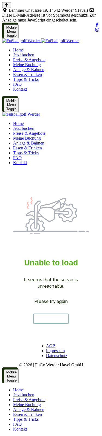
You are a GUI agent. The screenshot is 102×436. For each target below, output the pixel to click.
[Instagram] (97, 29)
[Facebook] (97, 25)
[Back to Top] (6, 5)
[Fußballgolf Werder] (40, 40)
